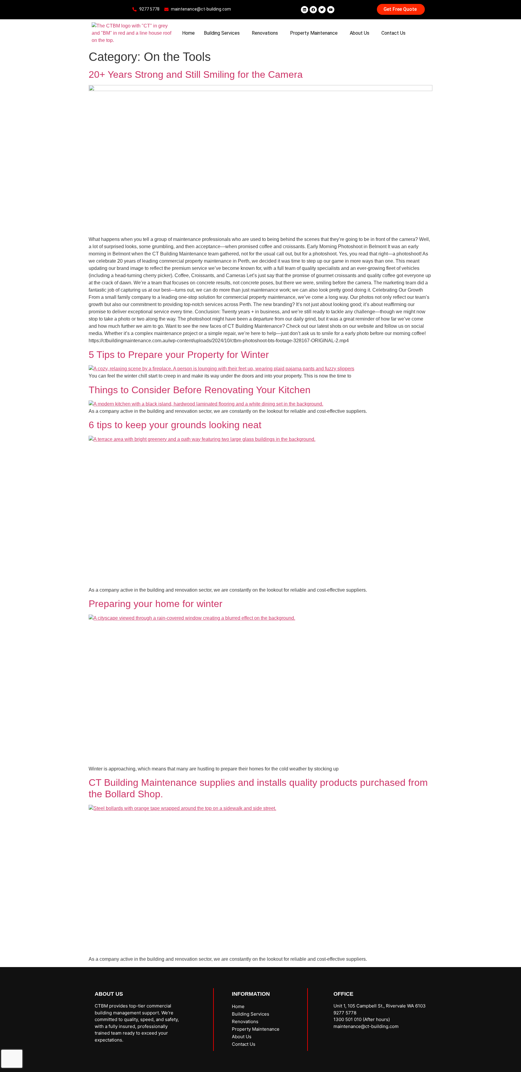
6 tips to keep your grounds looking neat (175, 424)
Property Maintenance (314, 33)
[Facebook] (313, 9)
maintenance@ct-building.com (366, 1026)
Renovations (265, 33)
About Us (359, 33)
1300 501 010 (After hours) (361, 1019)
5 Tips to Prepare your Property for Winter (179, 354)
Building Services (222, 33)
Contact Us (393, 33)
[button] (223, 33)
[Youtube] (330, 9)
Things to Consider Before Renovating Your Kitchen (200, 389)
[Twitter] (322, 9)
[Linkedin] (304, 9)
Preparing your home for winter (156, 603)
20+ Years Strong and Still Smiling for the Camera (196, 74)
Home (188, 33)
